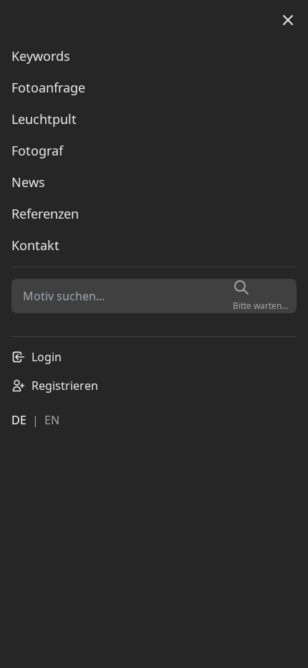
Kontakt (35, 245)
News (28, 182)
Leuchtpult (44, 119)
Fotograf (37, 150)
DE (19, 420)
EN (51, 420)
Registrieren (65, 385)
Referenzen (45, 213)
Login (47, 357)
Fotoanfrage (48, 87)
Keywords (40, 56)
